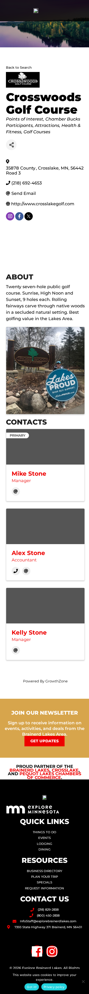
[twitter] (28, 216)
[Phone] (16, 571)
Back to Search (19, 67)
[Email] (16, 491)
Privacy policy (54, 987)
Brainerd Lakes (29, 770)
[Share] (11, 144)
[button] (81, 11)
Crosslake (65, 770)
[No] (83, 981)
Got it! (32, 987)
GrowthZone (56, 681)
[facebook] (19, 216)
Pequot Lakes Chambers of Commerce (50, 775)
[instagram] (10, 216)
